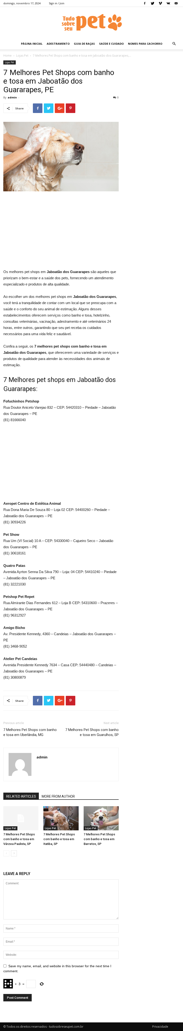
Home (7, 56)
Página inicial (31, 43)
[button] (174, 44)
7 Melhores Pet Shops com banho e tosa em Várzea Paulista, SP (19, 839)
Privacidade (160, 1027)
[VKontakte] (168, 3)
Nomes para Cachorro (145, 43)
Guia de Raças (84, 43)
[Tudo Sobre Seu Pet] (91, 23)
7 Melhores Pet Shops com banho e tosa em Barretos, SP (99, 839)
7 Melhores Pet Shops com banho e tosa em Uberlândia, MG (30, 732)
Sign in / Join (56, 3)
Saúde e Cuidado (111, 43)
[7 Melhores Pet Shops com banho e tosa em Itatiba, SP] (60, 818)
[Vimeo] (160, 3)
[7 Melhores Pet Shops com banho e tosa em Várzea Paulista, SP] (20, 818)
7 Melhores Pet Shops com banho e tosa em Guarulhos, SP (92, 732)
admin (12, 97)
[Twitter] (152, 3)
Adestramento (58, 43)
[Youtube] (176, 3)
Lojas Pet (22, 56)
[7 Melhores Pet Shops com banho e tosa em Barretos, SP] (101, 818)
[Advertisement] (61, 231)
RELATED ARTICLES (21, 796)
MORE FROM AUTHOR (58, 796)
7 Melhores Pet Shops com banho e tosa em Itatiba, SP (59, 839)
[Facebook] (144, 3)
